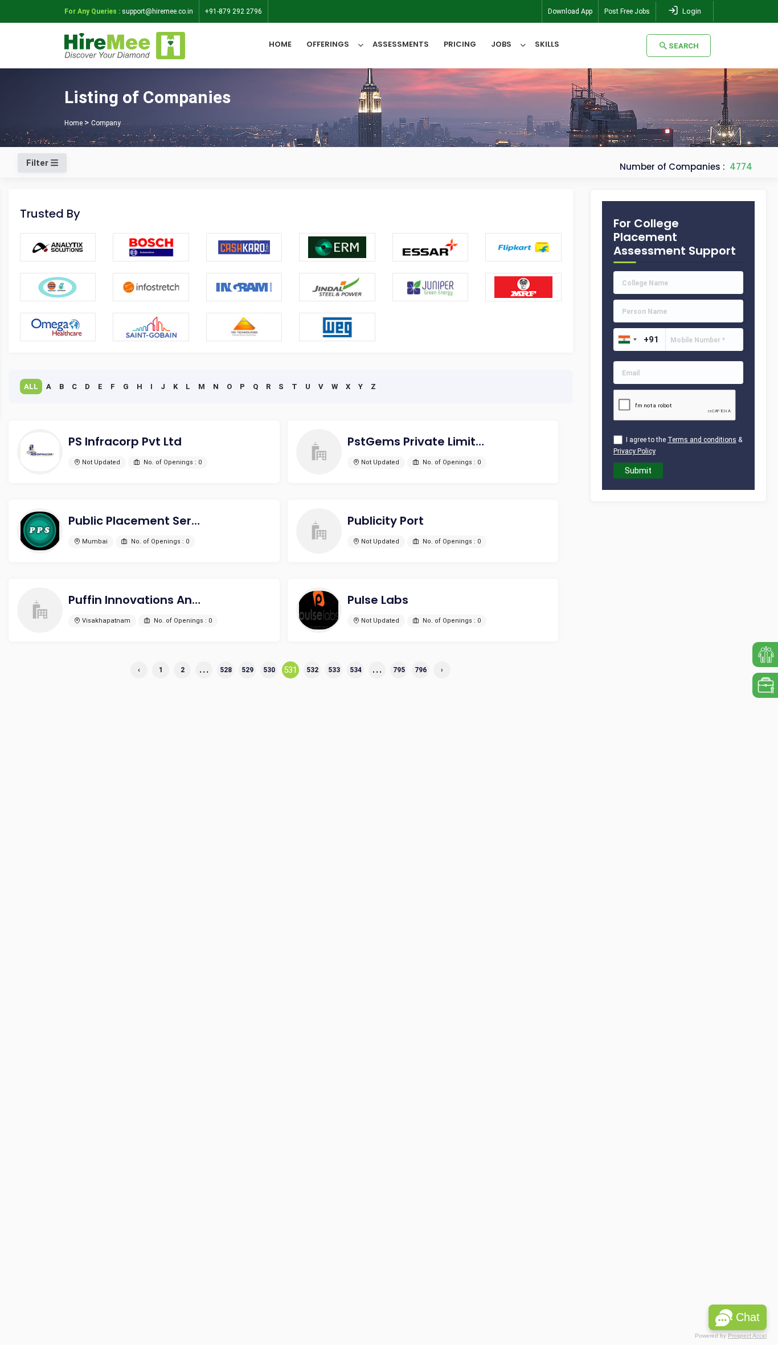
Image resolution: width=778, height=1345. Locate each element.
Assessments (400, 44)
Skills (547, 44)
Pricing (460, 44)
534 (356, 670)
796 (421, 670)
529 (247, 670)
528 (226, 670)
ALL (31, 386)
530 (269, 670)
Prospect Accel (747, 1335)
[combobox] (627, 339)
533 (334, 670)
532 (312, 670)
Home (280, 44)
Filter (38, 163)
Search (684, 46)
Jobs (501, 44)
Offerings (327, 44)
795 (399, 670)
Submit (638, 470)
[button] (738, 1317)
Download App (570, 11)
